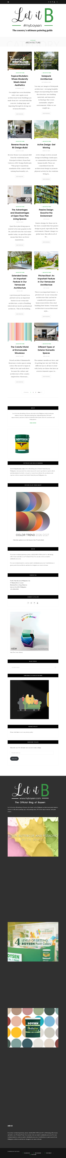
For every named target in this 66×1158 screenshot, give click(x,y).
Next (39, 392)
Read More (33, 422)
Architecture (20, 72)
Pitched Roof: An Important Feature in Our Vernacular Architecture (46, 280)
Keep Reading (46, 113)
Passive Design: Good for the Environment (46, 212)
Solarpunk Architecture (46, 77)
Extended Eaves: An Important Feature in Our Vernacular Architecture (20, 281)
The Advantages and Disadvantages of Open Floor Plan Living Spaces (19, 214)
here (18, 732)
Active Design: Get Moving (46, 146)
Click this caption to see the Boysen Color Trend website (28, 540)
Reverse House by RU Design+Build (19, 146)
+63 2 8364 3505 (14, 589)
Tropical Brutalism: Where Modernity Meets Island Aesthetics (19, 80)
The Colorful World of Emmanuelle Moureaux (19, 349)
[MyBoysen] (33, 20)
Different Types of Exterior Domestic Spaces (46, 349)
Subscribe (14, 758)
